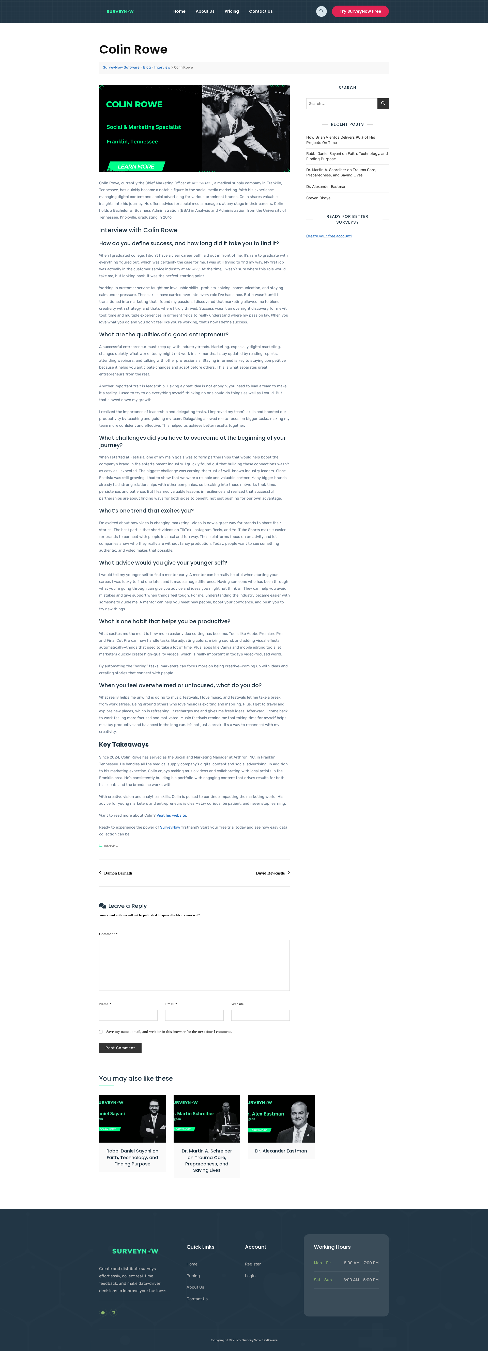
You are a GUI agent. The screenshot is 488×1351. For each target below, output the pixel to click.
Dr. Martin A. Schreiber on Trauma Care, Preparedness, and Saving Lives (341, 172)
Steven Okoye (318, 198)
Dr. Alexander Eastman (326, 186)
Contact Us (261, 11)
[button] (321, 11)
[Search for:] (347, 103)
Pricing (232, 11)
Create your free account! (329, 236)
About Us (205, 11)
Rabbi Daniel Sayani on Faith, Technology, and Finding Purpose (347, 156)
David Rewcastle (270, 873)
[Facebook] (103, 1312)
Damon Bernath (118, 873)
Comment (108, 934)
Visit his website (171, 815)
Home (179, 11)
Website (237, 1004)
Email (171, 1004)
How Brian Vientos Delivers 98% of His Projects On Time (340, 140)
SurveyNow (170, 827)
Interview (111, 846)
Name (105, 1004)
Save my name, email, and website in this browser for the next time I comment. (169, 1032)
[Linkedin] (113, 1312)
